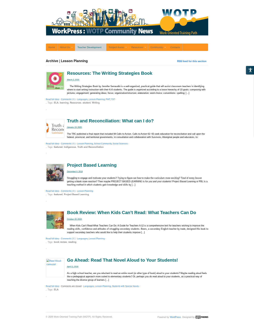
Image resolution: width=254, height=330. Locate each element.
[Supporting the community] (127, 35)
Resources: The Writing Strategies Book (109, 73)
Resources (137, 47)
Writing (96, 102)
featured (58, 146)
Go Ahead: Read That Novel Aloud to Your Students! (122, 260)
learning (64, 102)
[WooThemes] (201, 317)
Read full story (52, 99)
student (87, 102)
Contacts (175, 47)
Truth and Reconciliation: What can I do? (110, 120)
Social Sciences (120, 143)
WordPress (175, 317)
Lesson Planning (97, 99)
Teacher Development (89, 47)
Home (51, 47)
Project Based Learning (92, 165)
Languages (82, 99)
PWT (108, 99)
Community (156, 47)
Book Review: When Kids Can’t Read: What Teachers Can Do (131, 212)
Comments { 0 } (68, 99)
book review (60, 241)
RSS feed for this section (191, 61)
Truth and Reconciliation (90, 146)
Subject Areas (116, 47)
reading (72, 241)
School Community (103, 143)
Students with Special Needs (125, 286)
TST (113, 99)
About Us (65, 47)
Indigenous (70, 146)
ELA (56, 102)
